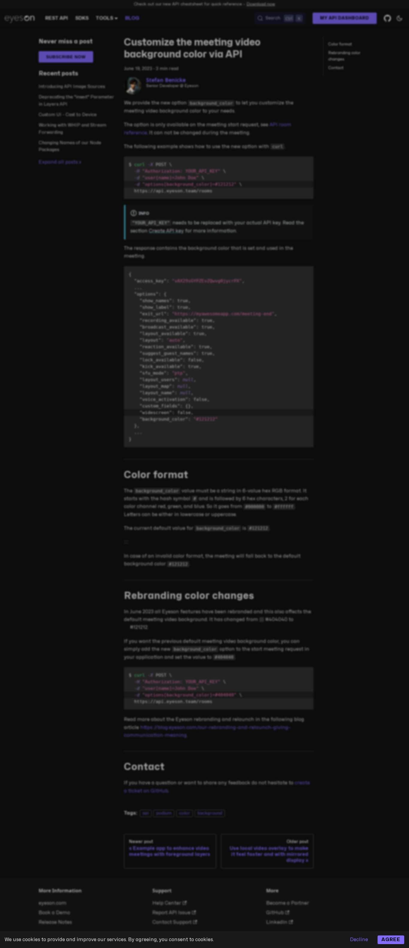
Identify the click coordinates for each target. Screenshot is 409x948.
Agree (390, 939)
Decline (359, 939)
